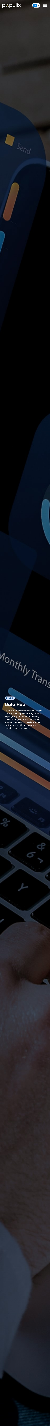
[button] (25, 5)
